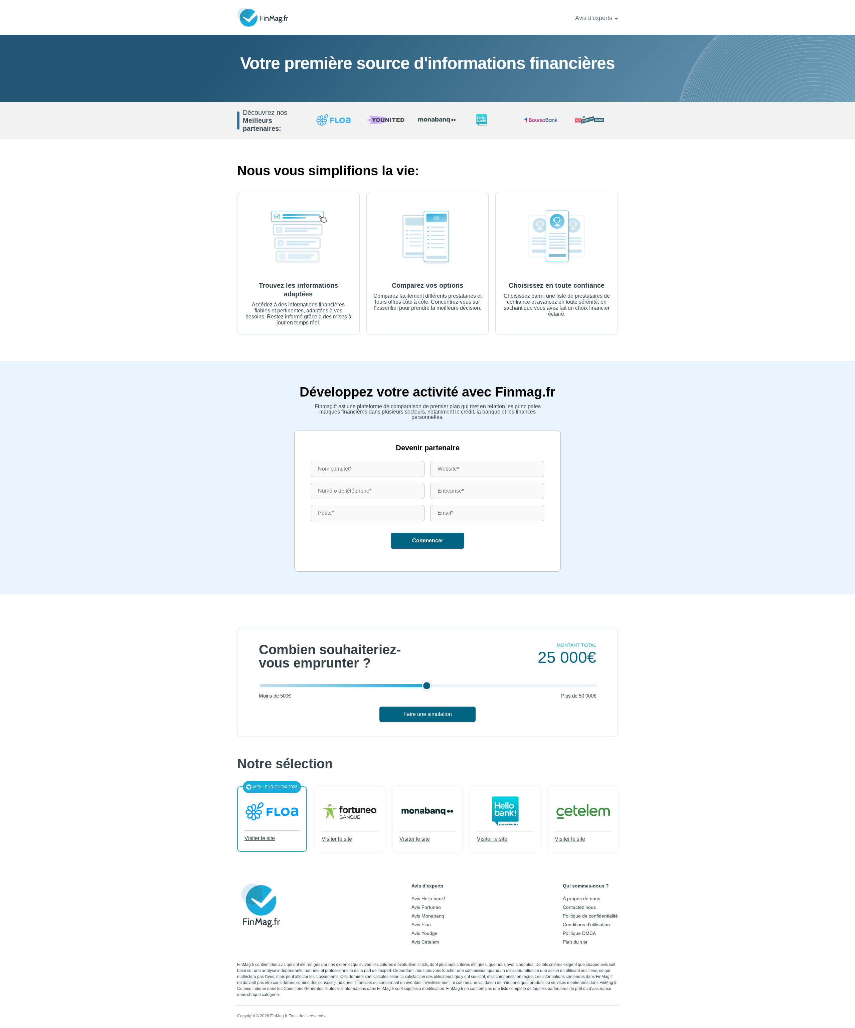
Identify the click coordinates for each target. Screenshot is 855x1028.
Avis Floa (421, 924)
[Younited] (385, 120)
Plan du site (575, 942)
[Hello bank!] (489, 120)
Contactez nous (579, 907)
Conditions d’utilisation (586, 924)
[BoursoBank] (540, 120)
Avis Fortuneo (426, 907)
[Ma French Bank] (592, 120)
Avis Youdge (424, 933)
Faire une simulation (427, 714)
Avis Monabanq (427, 916)
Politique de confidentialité (590, 916)
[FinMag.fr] (260, 922)
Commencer (427, 540)
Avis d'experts (593, 18)
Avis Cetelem (425, 942)
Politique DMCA (579, 933)
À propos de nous (581, 898)
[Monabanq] (437, 120)
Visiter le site (259, 838)
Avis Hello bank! (428, 898)
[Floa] (333, 120)
